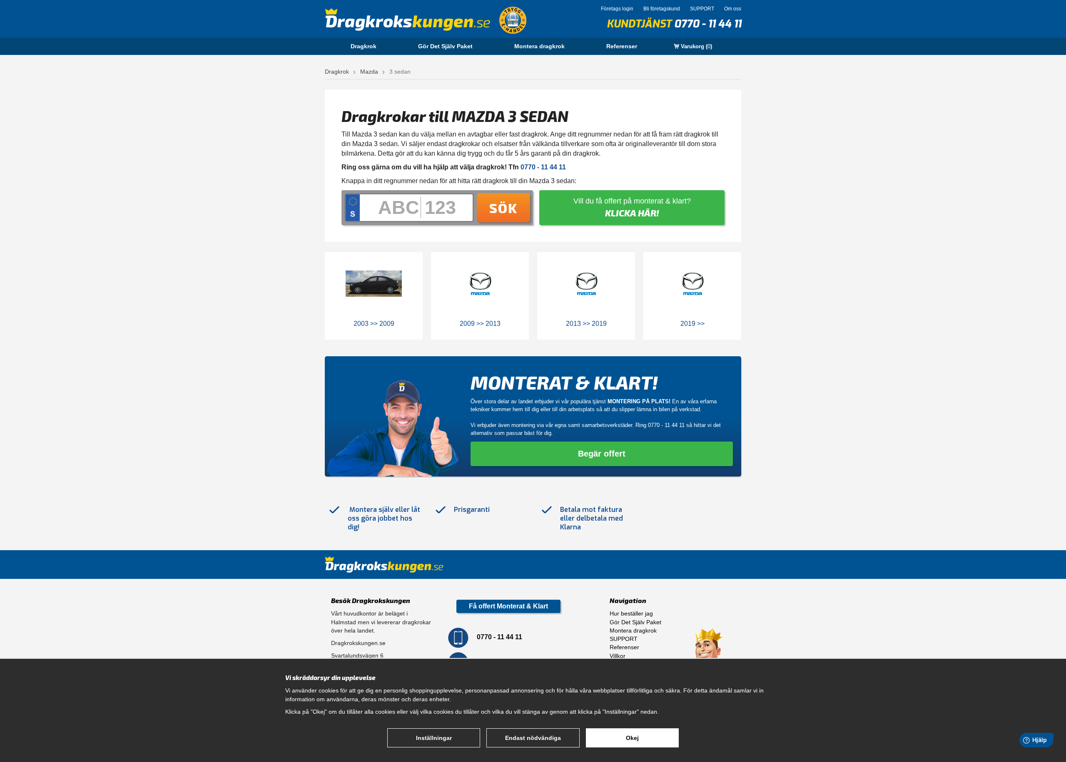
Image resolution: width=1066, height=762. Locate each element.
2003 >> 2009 (374, 323)
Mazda (369, 71)
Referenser (621, 46)
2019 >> (692, 323)
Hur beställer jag (631, 613)
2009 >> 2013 (480, 323)
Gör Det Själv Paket (445, 46)
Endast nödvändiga (533, 738)
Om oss (732, 9)
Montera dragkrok (539, 46)
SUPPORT (702, 9)
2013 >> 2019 (586, 323)
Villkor (617, 656)
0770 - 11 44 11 (707, 24)
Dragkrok (363, 46)
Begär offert (601, 453)
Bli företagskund (661, 9)
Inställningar (434, 738)
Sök (503, 208)
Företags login (617, 9)
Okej (632, 738)
